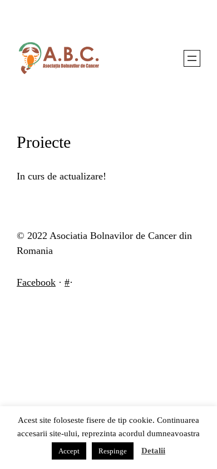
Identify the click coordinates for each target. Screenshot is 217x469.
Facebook (36, 282)
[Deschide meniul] (192, 58)
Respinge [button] (112, 451)
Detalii (153, 450)
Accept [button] (69, 451)
